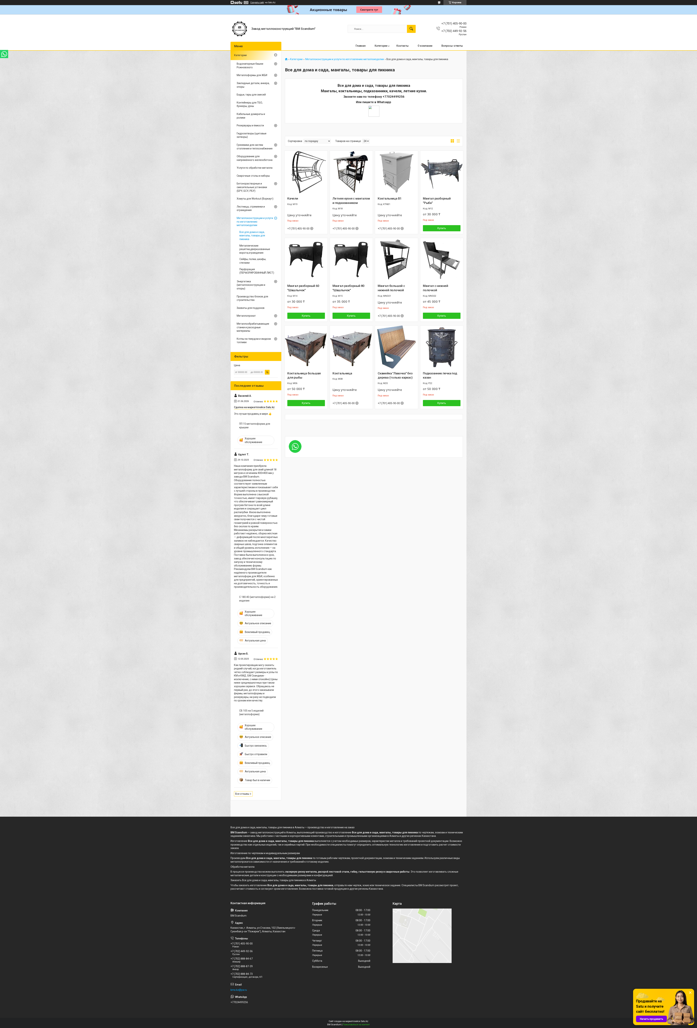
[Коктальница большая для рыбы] (306, 347)
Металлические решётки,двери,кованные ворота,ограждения (254, 249)
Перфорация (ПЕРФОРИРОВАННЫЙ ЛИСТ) (256, 271)
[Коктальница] (351, 347)
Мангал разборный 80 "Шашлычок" (348, 288)
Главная (361, 45)
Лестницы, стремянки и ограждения (251, 208)
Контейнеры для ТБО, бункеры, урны (250, 104)
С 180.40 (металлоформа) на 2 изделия (257, 599)
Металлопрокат (246, 315)
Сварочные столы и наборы (253, 175)
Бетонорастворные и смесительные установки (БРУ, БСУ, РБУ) (252, 187)
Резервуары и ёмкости (250, 125)
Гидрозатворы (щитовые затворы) (251, 135)
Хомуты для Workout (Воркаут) (255, 198)
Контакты (402, 45)
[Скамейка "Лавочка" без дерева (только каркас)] (396, 347)
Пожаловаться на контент (356, 1024)
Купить (441, 228)
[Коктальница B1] (396, 172)
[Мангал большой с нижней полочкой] (396, 259)
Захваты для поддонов (250, 307)
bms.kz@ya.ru (239, 989)
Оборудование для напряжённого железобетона (254, 158)
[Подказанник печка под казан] (441, 347)
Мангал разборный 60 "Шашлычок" (303, 288)
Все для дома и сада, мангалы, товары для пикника (252, 236)
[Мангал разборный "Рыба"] (441, 172)
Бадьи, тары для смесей (251, 94)
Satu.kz (364, 1021)
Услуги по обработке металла (254, 167)
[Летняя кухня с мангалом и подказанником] (351, 172)
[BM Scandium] (240, 29)
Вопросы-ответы (452, 45)
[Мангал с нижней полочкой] (441, 259)
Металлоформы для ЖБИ (252, 75)
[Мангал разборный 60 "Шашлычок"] (306, 259)
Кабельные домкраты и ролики (251, 116)
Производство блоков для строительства (252, 298)
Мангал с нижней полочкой (435, 288)
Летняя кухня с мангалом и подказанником (351, 201)
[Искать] (411, 29)
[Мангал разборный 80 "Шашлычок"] (351, 259)
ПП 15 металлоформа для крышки (254, 425)
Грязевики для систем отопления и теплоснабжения (254, 146)
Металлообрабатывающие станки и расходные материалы (253, 327)
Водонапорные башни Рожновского (250, 65)
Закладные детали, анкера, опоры (253, 85)
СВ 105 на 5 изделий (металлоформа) (251, 712)
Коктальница (342, 373)
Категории (381, 45)
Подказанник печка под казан (440, 375)
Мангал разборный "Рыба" (437, 201)
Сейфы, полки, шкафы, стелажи (252, 261)
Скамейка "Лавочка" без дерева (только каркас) (395, 375)
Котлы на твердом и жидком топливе (254, 340)
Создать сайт (257, 2)
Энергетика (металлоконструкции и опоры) (251, 285)
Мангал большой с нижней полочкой (391, 288)
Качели (292, 198)
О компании (425, 45)
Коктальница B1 (390, 198)
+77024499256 (393, 96)
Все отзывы (242, 793)
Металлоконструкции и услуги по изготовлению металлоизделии (344, 59)
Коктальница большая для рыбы (304, 375)
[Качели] (306, 172)
